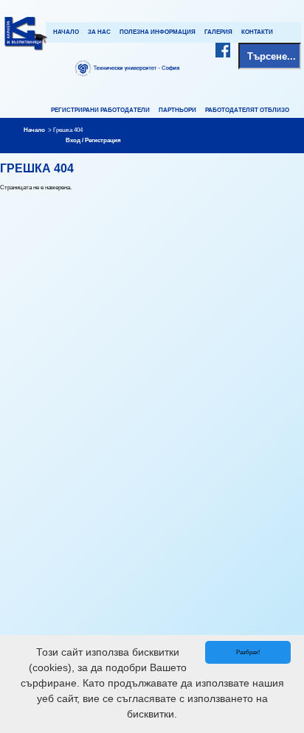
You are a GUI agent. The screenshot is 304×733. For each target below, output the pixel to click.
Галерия (218, 32)
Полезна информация (158, 32)
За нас (99, 32)
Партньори (177, 110)
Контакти (257, 32)
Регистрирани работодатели (100, 110)
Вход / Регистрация (93, 140)
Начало (66, 32)
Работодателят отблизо (247, 110)
